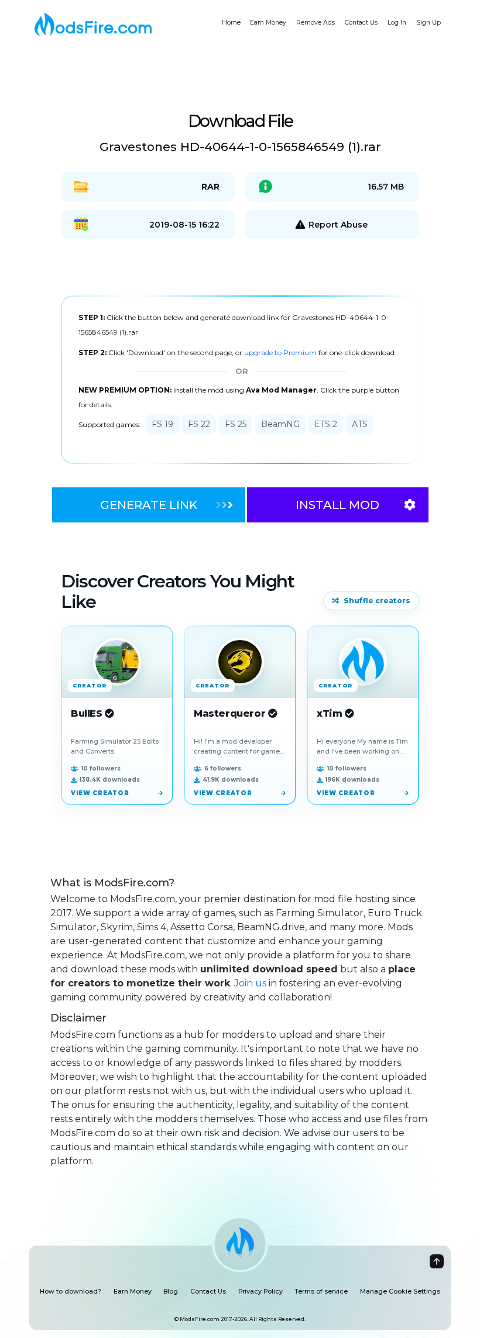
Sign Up (428, 22)
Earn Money (268, 22)
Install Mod (337, 505)
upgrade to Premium (281, 352)
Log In (397, 22)
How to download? (70, 1291)
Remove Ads (315, 22)
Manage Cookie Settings (400, 1291)
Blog (170, 1291)
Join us (250, 983)
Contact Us (361, 22)
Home (231, 22)
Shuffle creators (377, 600)
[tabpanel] (240, 380)
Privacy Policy (260, 1291)
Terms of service (321, 1291)
